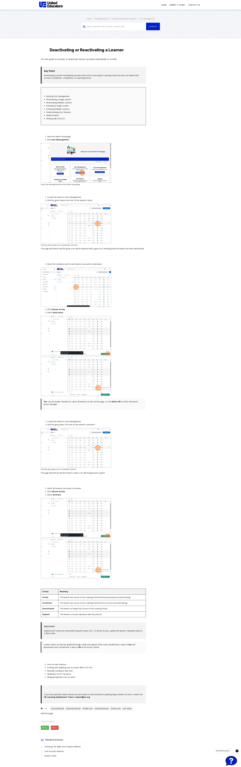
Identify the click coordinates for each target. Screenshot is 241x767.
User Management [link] (147, 18)
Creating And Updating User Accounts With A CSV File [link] (69, 667)
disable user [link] (88, 708)
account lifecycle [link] (57, 708)
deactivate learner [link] (73, 708)
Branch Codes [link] (50, 756)
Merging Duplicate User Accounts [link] (61, 677)
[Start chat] (231, 761)
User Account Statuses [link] (56, 664)
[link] (51, 4)
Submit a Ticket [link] (177, 5)
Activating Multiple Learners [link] (58, 109)
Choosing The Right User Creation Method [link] (63, 746)
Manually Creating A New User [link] (60, 671)
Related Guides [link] (52, 115)
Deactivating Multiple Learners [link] (59, 102)
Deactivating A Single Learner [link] (58, 99)
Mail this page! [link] (47, 713)
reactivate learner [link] (102, 708)
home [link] (88, 18)
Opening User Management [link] (58, 96)
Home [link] (163, 5)
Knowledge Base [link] (101, 18)
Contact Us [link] (194, 5)
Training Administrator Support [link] (123, 18)
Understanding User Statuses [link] (58, 112)
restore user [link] (116, 708)
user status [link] (127, 708)
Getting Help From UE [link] (55, 118)
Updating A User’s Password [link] (59, 674)
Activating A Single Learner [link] (57, 106)
